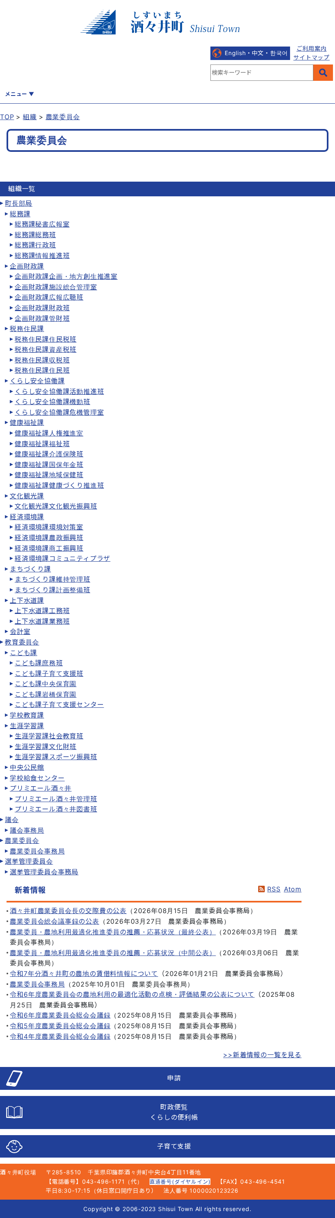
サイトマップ (311, 57)
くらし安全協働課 (37, 381)
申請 (174, 1078)
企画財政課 (27, 266)
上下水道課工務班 (42, 611)
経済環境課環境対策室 (49, 527)
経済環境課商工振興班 (49, 548)
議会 (12, 820)
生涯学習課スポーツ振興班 (56, 757)
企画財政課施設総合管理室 (56, 287)
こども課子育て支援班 (49, 673)
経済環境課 (27, 517)
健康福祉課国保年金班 (49, 464)
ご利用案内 (312, 48)
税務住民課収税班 (42, 360)
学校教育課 (27, 715)
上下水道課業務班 (42, 621)
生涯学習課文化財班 (45, 746)
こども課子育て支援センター (59, 704)
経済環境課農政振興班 (49, 537)
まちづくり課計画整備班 (52, 590)
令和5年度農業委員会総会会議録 (60, 1026)
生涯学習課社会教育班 (49, 736)
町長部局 (18, 203)
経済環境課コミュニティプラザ (62, 558)
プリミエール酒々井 (40, 788)
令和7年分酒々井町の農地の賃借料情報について (84, 973)
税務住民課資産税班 (45, 349)
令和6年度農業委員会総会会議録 (60, 1015)
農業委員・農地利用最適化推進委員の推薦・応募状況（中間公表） (113, 953)
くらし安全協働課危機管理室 (59, 412)
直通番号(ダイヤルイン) (180, 1181)
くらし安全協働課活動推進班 (59, 391)
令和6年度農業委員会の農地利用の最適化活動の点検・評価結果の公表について (132, 994)
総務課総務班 (35, 235)
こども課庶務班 (39, 663)
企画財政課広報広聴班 (49, 297)
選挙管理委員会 (29, 861)
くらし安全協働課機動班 (52, 402)
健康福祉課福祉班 (42, 444)
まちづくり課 (30, 569)
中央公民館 (27, 767)
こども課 (23, 653)
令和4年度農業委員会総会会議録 (60, 1036)
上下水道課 (27, 600)
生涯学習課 (27, 726)
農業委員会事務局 (37, 851)
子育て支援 (174, 1146)
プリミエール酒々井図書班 (56, 809)
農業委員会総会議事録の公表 (54, 921)
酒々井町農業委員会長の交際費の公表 (68, 911)
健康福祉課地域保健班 (49, 475)
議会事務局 (27, 830)
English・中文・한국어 (256, 52)
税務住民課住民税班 (45, 339)
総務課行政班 (35, 245)
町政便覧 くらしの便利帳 (174, 1112)
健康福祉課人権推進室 (49, 433)
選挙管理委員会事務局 (44, 872)
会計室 (20, 631)
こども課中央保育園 (45, 684)
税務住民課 (27, 329)
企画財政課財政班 (42, 308)
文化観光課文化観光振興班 (56, 506)
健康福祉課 (27, 422)
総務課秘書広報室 (42, 224)
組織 (30, 117)
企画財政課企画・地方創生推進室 (66, 276)
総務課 (20, 214)
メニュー (16, 94)
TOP (7, 117)
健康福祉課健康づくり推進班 (59, 485)
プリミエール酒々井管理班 (56, 799)
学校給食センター (37, 778)
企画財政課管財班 (42, 318)
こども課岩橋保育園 (45, 694)
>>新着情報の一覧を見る (262, 1055)
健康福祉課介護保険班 (49, 454)
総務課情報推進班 (42, 255)
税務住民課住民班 (42, 370)
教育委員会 (22, 642)
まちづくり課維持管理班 (52, 579)
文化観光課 (27, 496)
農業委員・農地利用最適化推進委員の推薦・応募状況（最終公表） (113, 932)
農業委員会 (63, 117)
